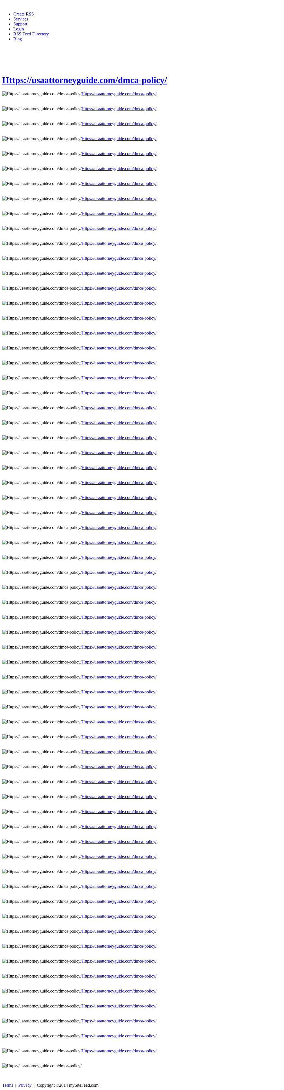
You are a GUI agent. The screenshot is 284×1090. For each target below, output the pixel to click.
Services (20, 19)
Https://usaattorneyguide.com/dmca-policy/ (84, 80)
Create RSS (23, 14)
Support (20, 24)
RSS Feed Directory (31, 34)
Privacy (25, 1085)
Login (18, 29)
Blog (17, 39)
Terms (7, 1085)
